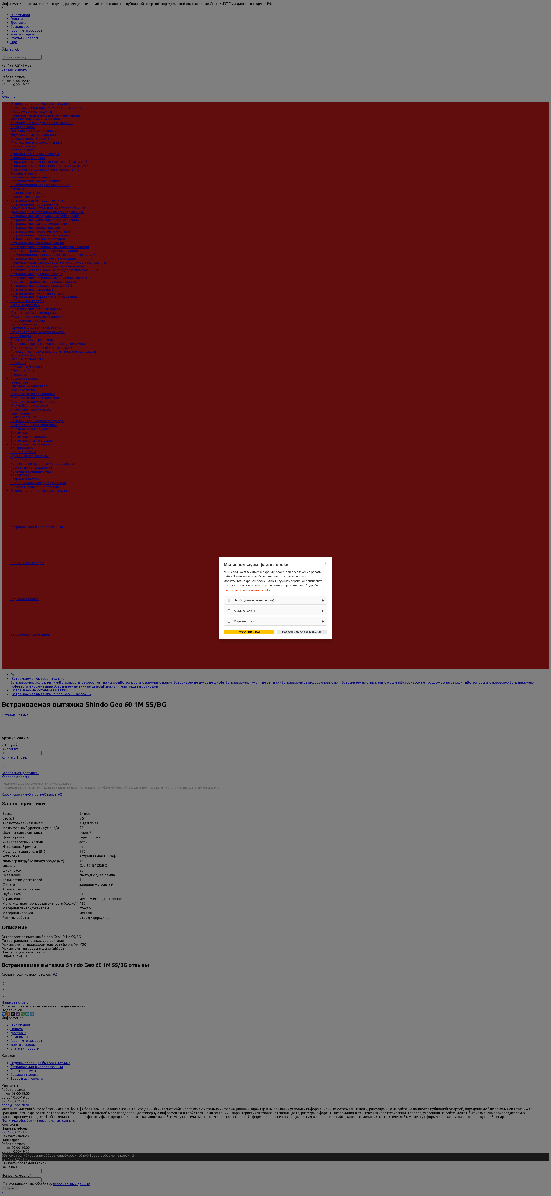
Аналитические (244, 611)
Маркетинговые (245, 621)
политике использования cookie (248, 590)
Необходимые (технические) (254, 600)
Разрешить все (249, 632)
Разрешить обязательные (302, 632)
